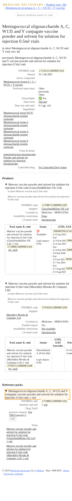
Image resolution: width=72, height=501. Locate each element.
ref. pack (13, 249)
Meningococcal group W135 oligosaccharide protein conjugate (18, 115)
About (66, 470)
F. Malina (39, 470)
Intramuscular (11, 163)
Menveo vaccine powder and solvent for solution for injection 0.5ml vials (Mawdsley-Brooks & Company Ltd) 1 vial (21, 452)
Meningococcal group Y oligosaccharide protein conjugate (16, 144)
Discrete (43, 101)
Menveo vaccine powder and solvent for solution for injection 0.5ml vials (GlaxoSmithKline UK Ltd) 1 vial (21, 435)
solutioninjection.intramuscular (20, 154)
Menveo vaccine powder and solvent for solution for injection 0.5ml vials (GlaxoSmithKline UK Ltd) (37, 186)
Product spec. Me (56, 4)
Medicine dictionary (23, 4)
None (44, 216)
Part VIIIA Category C (20, 413)
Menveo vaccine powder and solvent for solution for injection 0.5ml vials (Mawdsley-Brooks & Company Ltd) (37, 287)
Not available (48, 328)
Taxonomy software (13, 473)
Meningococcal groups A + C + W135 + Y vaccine (35, 8)
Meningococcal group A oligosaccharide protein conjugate (16, 134)
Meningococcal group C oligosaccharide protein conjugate (16, 125)
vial (45, 404)
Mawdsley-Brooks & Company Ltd (17, 316)
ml (44, 105)
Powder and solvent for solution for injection (16, 159)
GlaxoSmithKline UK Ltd (55, 208)
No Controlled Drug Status (53, 167)
